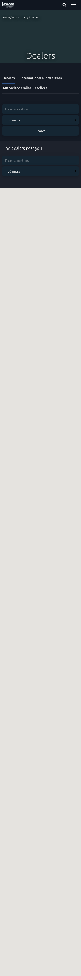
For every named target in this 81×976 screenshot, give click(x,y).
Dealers (8, 78)
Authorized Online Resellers (24, 87)
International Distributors (41, 78)
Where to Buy (20, 17)
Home (6, 17)
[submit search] (68, 5)
